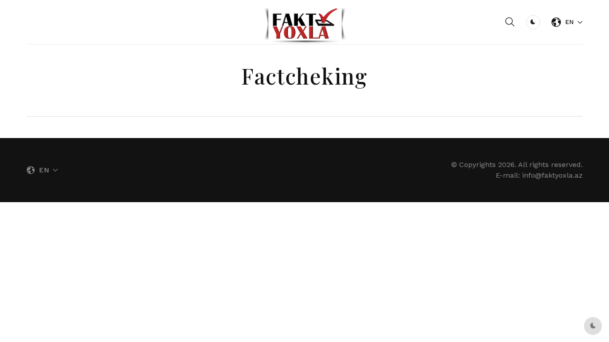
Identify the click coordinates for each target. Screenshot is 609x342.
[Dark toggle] (533, 22)
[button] (510, 22)
